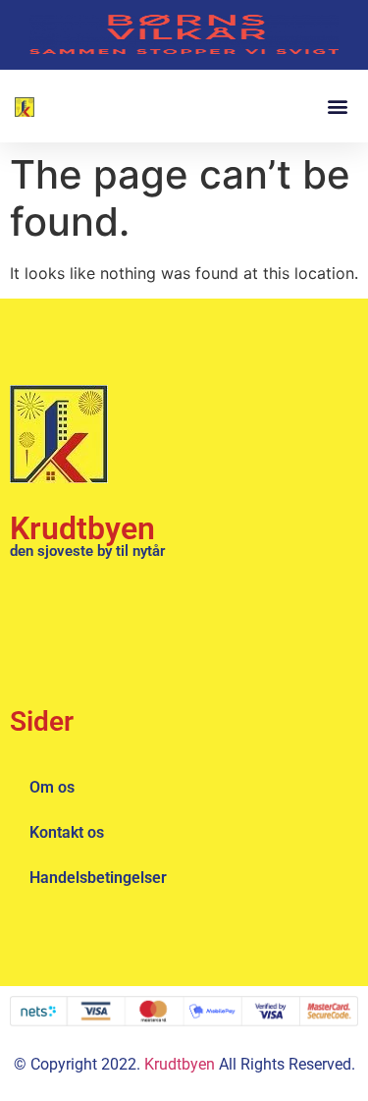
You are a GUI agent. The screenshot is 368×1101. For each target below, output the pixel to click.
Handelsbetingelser (98, 877)
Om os (52, 787)
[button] (337, 105)
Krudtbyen (82, 528)
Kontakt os (66, 832)
